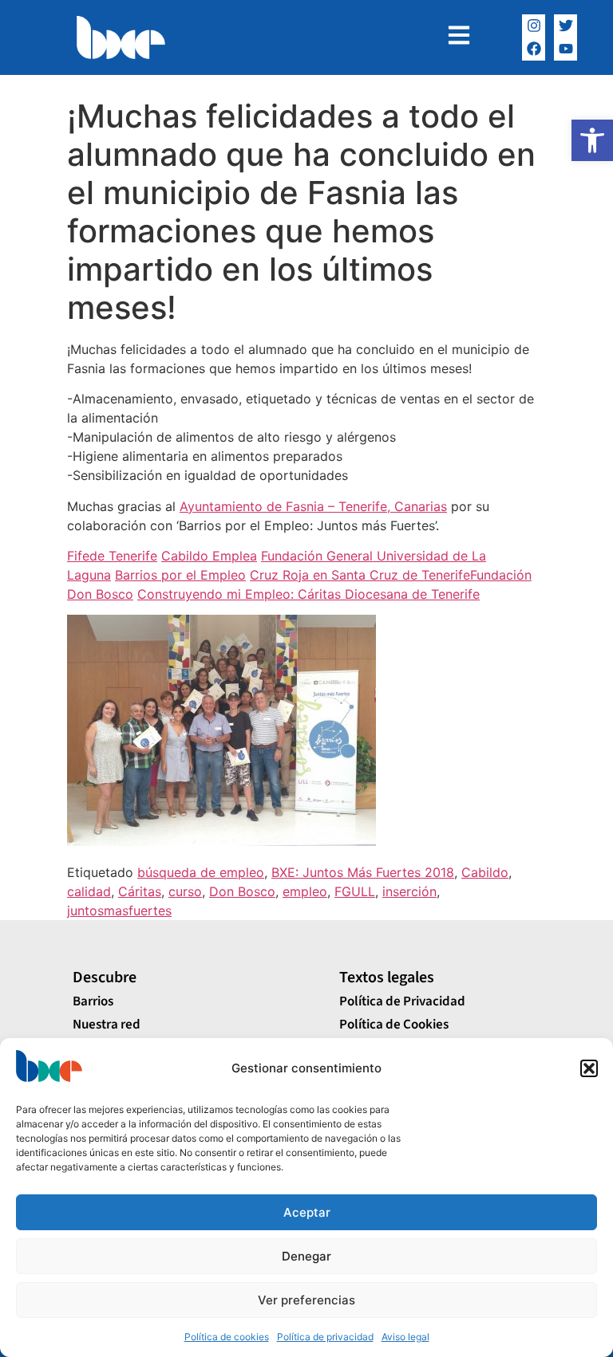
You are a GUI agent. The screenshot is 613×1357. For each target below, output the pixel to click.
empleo (305, 891)
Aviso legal (405, 1337)
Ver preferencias (306, 1300)
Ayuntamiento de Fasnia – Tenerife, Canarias (313, 506)
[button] (592, 140)
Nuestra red (106, 1024)
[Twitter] (565, 25)
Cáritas (139, 891)
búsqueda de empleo (200, 872)
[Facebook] (533, 49)
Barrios (93, 1001)
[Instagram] (533, 25)
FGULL (354, 891)
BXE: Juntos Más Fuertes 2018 (362, 872)
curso (185, 891)
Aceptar (306, 1212)
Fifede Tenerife (112, 556)
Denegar (306, 1256)
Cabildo (484, 872)
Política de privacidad (325, 1337)
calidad (89, 891)
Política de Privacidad (402, 1001)
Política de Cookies (394, 1024)
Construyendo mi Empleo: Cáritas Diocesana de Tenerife (308, 594)
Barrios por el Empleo (180, 575)
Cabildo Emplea (209, 556)
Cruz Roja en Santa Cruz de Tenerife (360, 575)
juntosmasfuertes (119, 910)
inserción (409, 891)
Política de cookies (226, 1337)
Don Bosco (242, 891)
